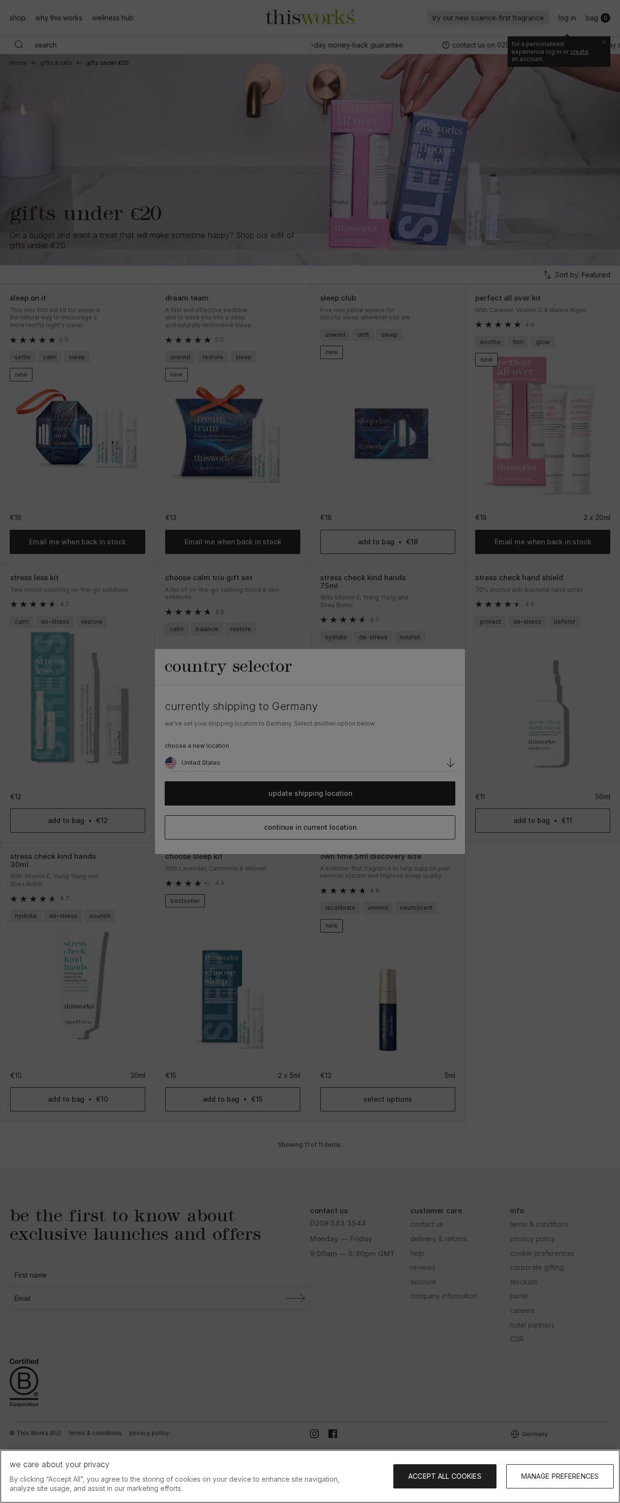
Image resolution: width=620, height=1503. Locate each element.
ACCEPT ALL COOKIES (444, 1476)
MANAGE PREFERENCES (560, 1476)
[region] (310, 1476)
